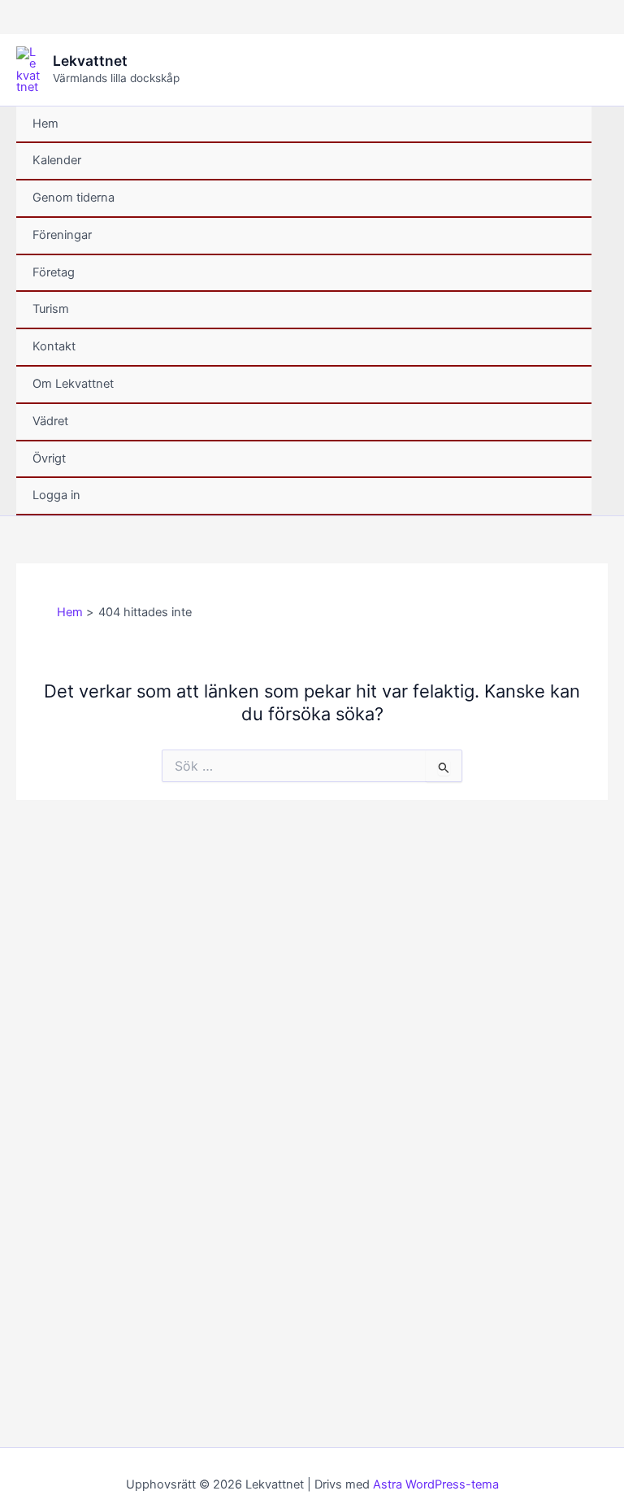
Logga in (56, 495)
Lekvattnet (90, 60)
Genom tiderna (73, 197)
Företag (53, 272)
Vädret (50, 421)
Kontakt (54, 346)
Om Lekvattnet (73, 383)
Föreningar (62, 235)
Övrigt (49, 458)
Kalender (56, 160)
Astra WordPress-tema (436, 1484)
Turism (50, 309)
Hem (45, 123)
